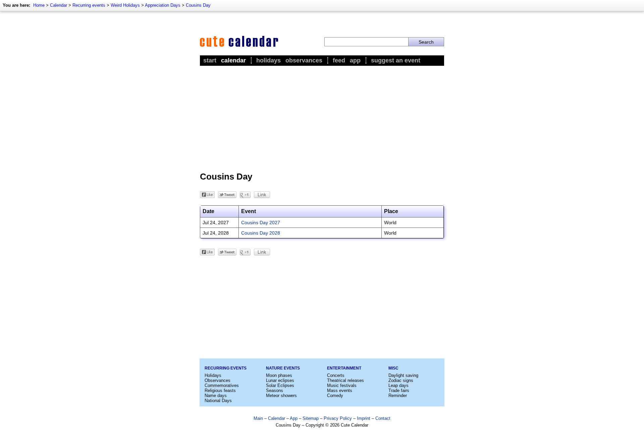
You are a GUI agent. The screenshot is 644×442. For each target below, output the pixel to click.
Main (258, 418)
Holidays (268, 60)
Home (39, 5)
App (355, 60)
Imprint (363, 418)
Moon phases (279, 375)
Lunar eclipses (280, 380)
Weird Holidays (125, 5)
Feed (339, 60)
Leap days (398, 385)
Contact (382, 418)
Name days (216, 395)
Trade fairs (398, 390)
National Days (218, 400)
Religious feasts (220, 390)
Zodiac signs (400, 380)
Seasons (274, 390)
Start (209, 60)
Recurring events (88, 5)
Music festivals (342, 385)
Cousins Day (198, 5)
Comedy (335, 395)
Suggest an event (395, 60)
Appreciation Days (162, 5)
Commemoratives (222, 385)
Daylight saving (403, 375)
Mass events (339, 390)
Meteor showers (281, 395)
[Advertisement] (322, 118)
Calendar (58, 5)
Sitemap (311, 418)
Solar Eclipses (280, 385)
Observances (303, 60)
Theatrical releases (345, 380)
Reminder (397, 395)
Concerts (335, 375)
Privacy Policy (338, 418)
